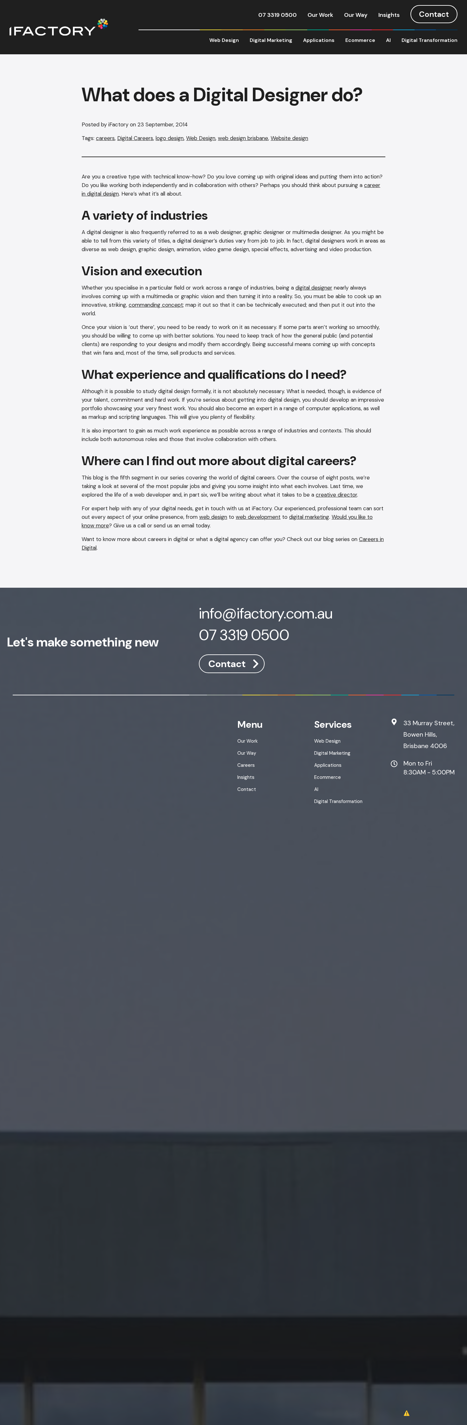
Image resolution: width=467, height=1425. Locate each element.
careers (105, 138)
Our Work (320, 15)
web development (258, 516)
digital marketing (309, 516)
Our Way (356, 15)
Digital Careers (135, 138)
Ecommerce (360, 40)
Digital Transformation (429, 40)
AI (388, 40)
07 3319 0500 (277, 15)
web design (213, 516)
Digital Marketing (271, 40)
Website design (289, 138)
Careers (246, 765)
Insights (389, 15)
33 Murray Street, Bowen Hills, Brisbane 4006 (429, 734)
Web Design (224, 40)
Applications (319, 40)
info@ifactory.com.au (266, 614)
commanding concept (156, 304)
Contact (434, 14)
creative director (336, 494)
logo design (170, 138)
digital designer (313, 287)
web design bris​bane (243, 138)
